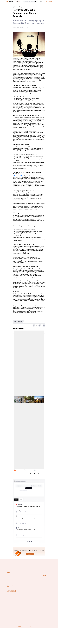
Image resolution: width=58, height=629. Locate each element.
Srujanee (8, 572)
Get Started (29, 554)
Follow (20, 6)
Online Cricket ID (17, 176)
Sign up (50, 1)
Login (46, 1)
